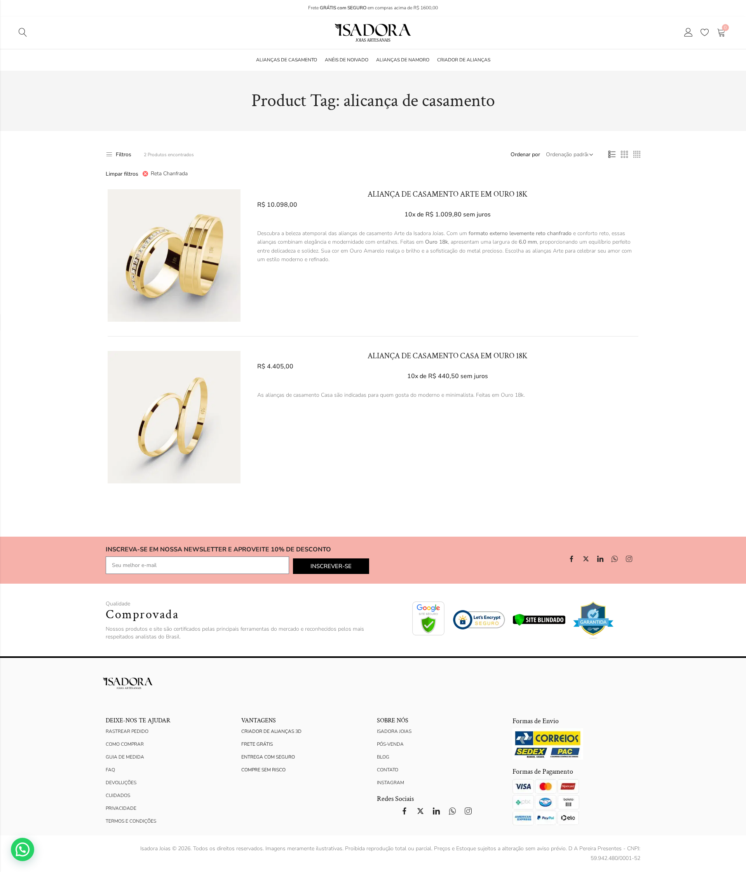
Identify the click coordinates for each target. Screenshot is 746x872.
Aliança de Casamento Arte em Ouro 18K (448, 194)
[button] (22, 849)
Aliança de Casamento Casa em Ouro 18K (448, 356)
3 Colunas (624, 154)
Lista (611, 154)
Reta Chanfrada (169, 173)
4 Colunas (636, 154)
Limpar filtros (122, 174)
